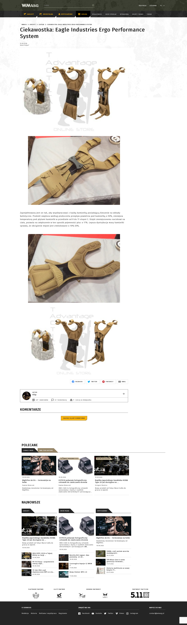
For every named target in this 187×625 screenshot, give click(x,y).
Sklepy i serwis (137, 14)
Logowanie (153, 5)
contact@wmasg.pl (156, 613)
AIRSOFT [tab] (26, 511)
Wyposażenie (67, 14)
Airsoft (30, 14)
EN (164, 5)
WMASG (24, 24)
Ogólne (41, 24)
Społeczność (97, 14)
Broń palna (48, 14)
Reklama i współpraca (47, 613)
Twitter (110, 613)
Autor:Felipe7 (24, 45)
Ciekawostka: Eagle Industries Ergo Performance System (69, 24)
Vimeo (121, 613)
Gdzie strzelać (111, 14)
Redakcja (25, 613)
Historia (34, 613)
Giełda (84, 14)
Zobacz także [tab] (28, 450)
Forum (149, 14)
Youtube (98, 613)
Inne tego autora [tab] (46, 450)
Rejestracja (142, 5)
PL (161, 5)
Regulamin (63, 613)
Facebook (86, 613)
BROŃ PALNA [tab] (64, 511)
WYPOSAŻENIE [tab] (102, 511)
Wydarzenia (124, 14)
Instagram (134, 613)
